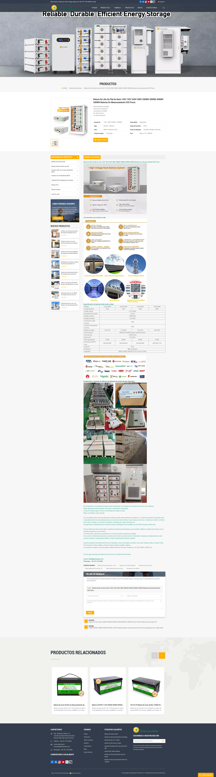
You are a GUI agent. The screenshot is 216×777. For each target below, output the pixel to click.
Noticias (86, 743)
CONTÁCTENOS (57, 218)
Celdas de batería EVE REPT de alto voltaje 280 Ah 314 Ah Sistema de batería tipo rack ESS (69, 283)
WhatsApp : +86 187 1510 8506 (63, 750)
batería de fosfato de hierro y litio (107, 565)
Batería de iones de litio (58, 162)
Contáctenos (151, 8)
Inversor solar (55, 194)
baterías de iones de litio (145, 565)
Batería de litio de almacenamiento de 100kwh (116, 761)
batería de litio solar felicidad (127, 565)
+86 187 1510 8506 (85, 2)
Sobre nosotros (88, 740)
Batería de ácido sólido (111, 734)
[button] (154, 655)
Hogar (85, 734)
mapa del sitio (88, 752)
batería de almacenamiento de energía (116, 737)
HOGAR (94, 8)
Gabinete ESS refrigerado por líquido (62, 180)
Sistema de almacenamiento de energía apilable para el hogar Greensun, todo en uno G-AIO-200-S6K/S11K (69, 232)
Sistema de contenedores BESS (60, 175)
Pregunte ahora (101, 140)
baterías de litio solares (133, 568)
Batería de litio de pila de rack (60, 166)
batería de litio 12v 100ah (112, 740)
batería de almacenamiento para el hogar (115, 755)
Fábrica (117, 8)
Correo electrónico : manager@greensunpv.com (62, 745)
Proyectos (129, 8)
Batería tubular (55, 189)
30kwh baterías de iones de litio (114, 568)
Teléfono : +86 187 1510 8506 (63, 741)
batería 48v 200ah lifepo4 (112, 751)
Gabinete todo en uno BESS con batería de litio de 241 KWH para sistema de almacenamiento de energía (69, 294)
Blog (85, 749)
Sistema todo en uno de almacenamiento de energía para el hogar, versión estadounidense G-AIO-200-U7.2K (69, 242)
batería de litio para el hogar (113, 743)
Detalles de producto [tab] (92, 157)
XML (52, 773)
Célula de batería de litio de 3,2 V (94, 568)
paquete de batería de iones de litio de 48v (116, 747)
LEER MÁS (64, 235)
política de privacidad (62, 773)
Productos (105, 8)
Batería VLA (54, 185)
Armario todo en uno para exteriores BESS (62, 171)
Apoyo (140, 8)
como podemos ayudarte (63, 204)
